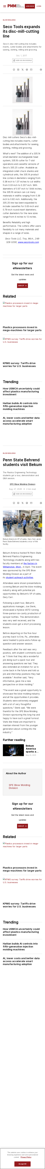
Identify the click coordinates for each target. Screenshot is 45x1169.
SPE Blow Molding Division (22, 484)
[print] (41, 69)
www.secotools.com (28, 242)
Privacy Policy (26, 1157)
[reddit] (27, 69)
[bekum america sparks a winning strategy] (13, 750)
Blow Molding (9, 20)
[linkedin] (18, 69)
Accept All (22, 1164)
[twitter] (22, 69)
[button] (4, 6)
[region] (22, 1158)
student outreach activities (19, 577)
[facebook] (14, 69)
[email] (31, 69)
